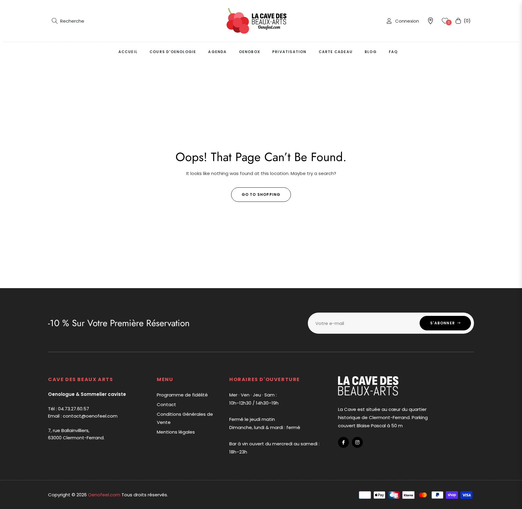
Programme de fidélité (182, 395)
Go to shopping (261, 194)
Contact (166, 404)
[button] (68, 20)
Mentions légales (176, 432)
